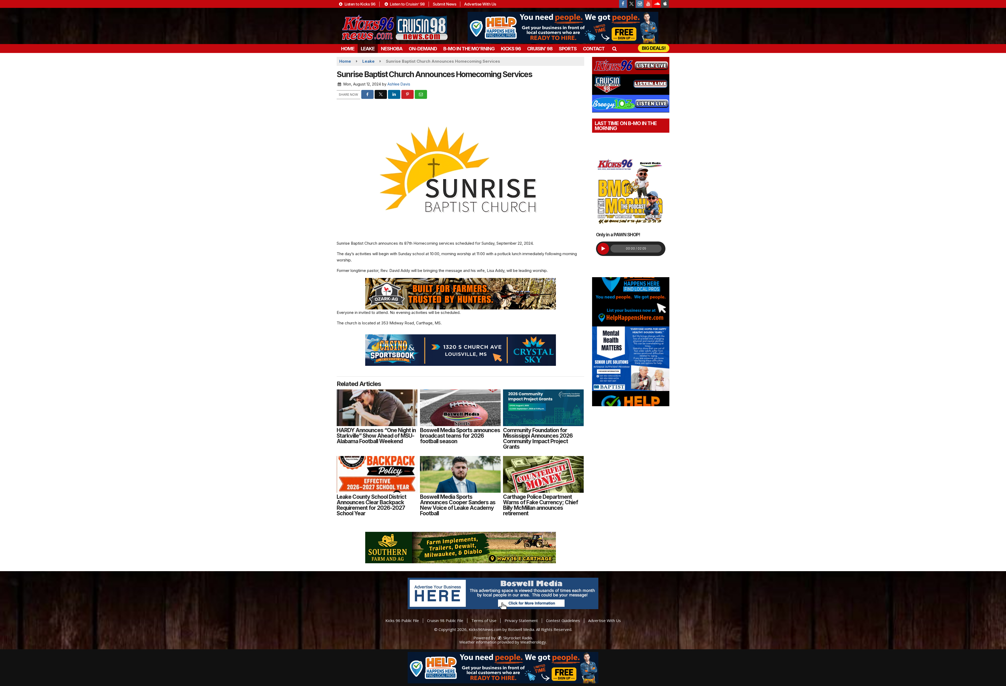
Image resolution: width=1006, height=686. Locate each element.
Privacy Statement (521, 620)
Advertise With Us (480, 4)
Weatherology (533, 642)
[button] (614, 48)
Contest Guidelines (563, 620)
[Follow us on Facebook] (623, 4)
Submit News (444, 4)
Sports (568, 48)
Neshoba (391, 48)
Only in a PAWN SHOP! (618, 234)
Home (347, 48)
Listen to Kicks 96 (359, 4)
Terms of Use (483, 620)
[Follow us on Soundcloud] (656, 4)
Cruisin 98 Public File (445, 620)
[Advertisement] (563, 27)
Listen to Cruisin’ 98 (407, 4)
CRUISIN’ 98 (540, 48)
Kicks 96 (511, 48)
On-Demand (423, 48)
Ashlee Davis (398, 84)
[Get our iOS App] (665, 4)
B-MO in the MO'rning (469, 48)
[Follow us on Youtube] (648, 4)
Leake (368, 48)
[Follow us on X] (631, 4)
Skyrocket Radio (517, 637)
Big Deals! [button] (653, 48)
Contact (594, 48)
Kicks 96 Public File (402, 620)
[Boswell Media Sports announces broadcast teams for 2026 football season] (460, 407)
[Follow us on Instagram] (640, 4)
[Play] (603, 249)
